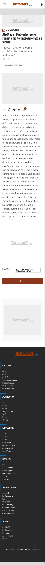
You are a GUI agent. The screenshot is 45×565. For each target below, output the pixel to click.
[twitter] (14, 110)
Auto (4, 434)
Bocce (4, 417)
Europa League (8, 383)
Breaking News (13, 30)
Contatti (5, 493)
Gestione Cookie (8, 508)
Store (4, 476)
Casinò (5, 539)
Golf (4, 414)
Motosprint (6, 442)
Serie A (5, 374)
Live (4, 371)
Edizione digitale (8, 473)
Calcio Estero (7, 386)
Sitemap (5, 479)
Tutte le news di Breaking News (24, 270)
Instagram (19, 549)
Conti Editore (7, 451)
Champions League (9, 380)
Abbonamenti (7, 468)
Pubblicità (6, 527)
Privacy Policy (8, 510)
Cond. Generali (8, 513)
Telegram (35, 549)
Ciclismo (5, 408)
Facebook (10, 549)
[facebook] (4, 110)
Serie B (5, 377)
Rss (3, 465)
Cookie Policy (7, 505)
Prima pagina (7, 471)
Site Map (5, 533)
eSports (5, 420)
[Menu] (4, 4)
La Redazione (7, 496)
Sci (3, 402)
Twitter (27, 549)
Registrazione (7, 530)
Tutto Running (7, 411)
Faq (3, 499)
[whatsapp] (9, 110)
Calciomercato (8, 389)
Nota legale (6, 502)
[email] (19, 110)
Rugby (4, 405)
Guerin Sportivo (8, 445)
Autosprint (6, 436)
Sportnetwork (7, 448)
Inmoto (5, 439)
